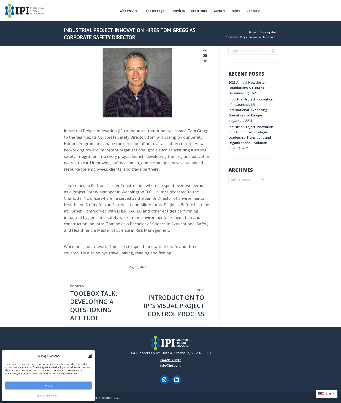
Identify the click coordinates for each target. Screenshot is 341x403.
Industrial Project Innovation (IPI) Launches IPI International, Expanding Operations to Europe (250, 107)
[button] (90, 356)
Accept (48, 385)
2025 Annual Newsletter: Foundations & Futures (247, 85)
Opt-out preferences (46, 395)
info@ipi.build (170, 365)
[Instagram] (164, 379)
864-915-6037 (170, 360)
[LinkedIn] (176, 379)
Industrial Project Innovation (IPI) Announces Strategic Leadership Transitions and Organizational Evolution (250, 135)
